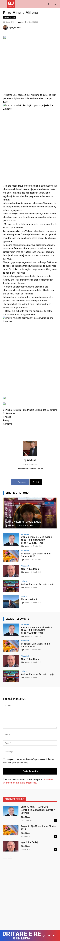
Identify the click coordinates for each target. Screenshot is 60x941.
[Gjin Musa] (6, 27)
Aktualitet (25, 534)
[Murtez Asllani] (11, 601)
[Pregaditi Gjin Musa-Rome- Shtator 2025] (11, 556)
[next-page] (10, 856)
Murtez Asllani (29, 599)
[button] (30, 404)
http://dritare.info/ (30, 465)
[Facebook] (48, 4)
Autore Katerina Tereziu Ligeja (23, 521)
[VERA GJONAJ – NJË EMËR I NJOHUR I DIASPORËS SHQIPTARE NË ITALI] (11, 539)
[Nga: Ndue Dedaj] (11, 571)
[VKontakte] (49, 935)
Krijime (24, 581)
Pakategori (9, 17)
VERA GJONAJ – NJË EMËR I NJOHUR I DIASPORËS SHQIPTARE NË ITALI (36, 540)
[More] (46, 482)
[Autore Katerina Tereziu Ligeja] (30, 513)
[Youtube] (54, 935)
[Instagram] (43, 935)
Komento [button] (7, 423)
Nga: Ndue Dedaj (30, 569)
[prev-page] (5, 856)
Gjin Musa (17, 27)
